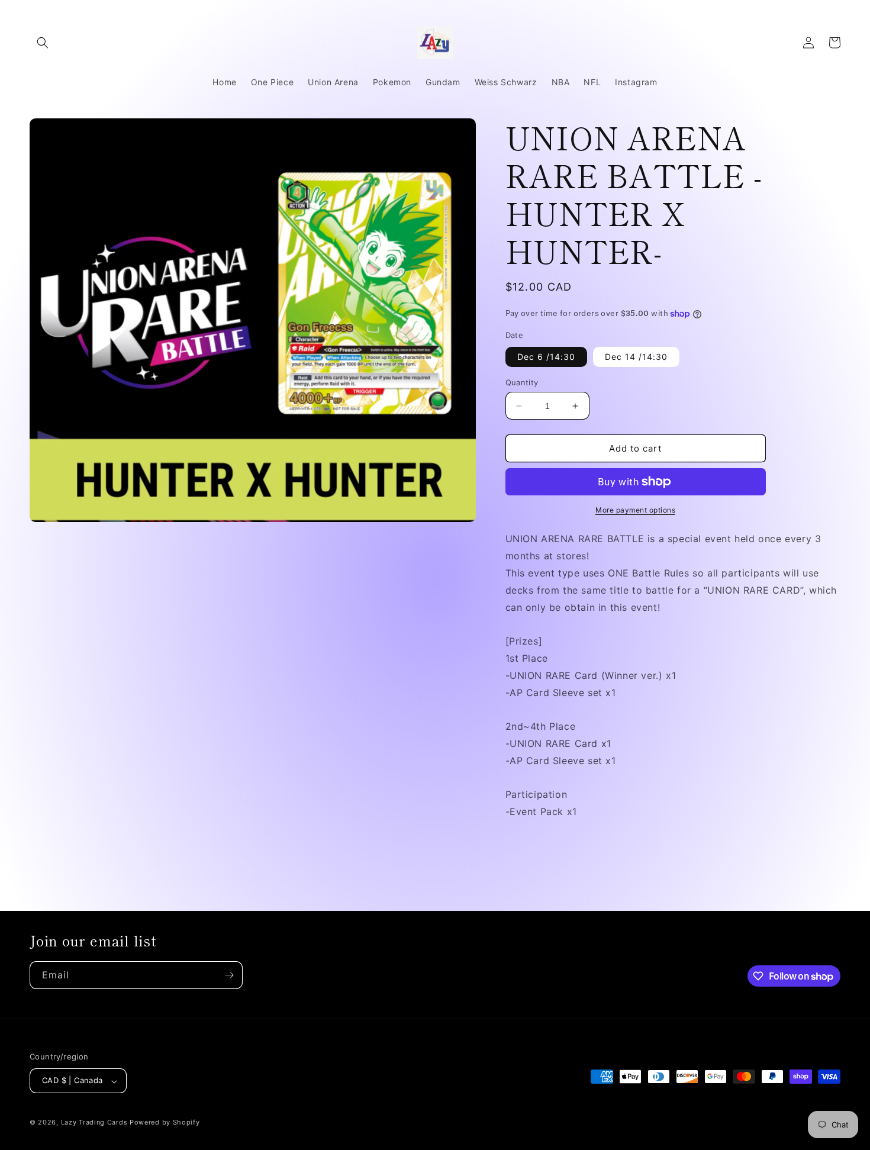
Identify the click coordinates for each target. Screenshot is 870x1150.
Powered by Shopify (165, 1123)
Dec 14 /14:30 (636, 357)
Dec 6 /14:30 (546, 357)
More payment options (635, 509)
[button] (43, 43)
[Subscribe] (229, 975)
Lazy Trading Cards (94, 1123)
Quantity (522, 382)
